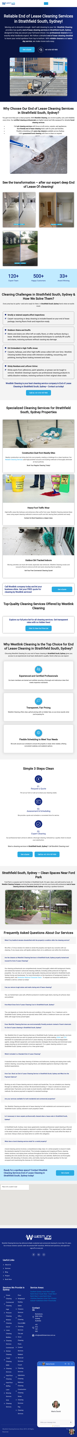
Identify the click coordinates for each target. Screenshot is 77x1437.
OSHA (59, 1037)
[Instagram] (44, 1254)
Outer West (52, 1294)
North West (34, 1296)
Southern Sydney (36, 1292)
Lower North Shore (45, 1296)
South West (43, 1294)
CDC (65, 1037)
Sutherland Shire (41, 1301)
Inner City (47, 1298)
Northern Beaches (37, 1298)
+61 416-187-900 (51, 50)
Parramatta (52, 1301)
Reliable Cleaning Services (14, 459)
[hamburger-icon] (46, 3)
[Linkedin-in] (38, 1254)
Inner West (46, 1292)
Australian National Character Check (30, 977)
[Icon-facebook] (33, 1254)
